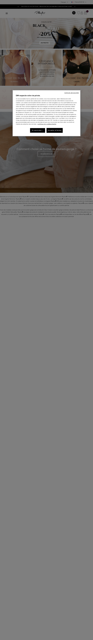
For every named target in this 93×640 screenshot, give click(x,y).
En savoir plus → (37, 130)
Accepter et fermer (54, 130)
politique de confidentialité (46, 124)
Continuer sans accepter (71, 92)
